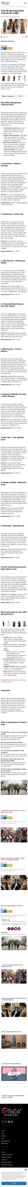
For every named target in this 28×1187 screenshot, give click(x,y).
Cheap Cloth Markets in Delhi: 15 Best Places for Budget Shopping (13, 859)
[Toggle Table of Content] (16, 96)
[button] (26, 1169)
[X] (5, 48)
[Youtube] (15, 928)
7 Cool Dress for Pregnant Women (11, 1063)
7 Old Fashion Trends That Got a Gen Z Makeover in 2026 (12, 965)
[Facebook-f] (8, 928)
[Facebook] (2, 48)
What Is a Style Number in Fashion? (12, 905)
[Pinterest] (19, 928)
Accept (14, 1183)
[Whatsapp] (8, 48)
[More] (11, 48)
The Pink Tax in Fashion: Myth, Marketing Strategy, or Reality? (12, 1096)
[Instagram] (12, 928)
